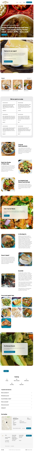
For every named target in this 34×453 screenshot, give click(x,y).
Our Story (20, 437)
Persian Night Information (14, 436)
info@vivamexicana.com (23, 422)
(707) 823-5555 (22, 421)
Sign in (24, 2)
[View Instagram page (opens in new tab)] (3, 449)
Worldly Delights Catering (7, 438)
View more (4, 108)
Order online (29, 428)
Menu (17, 2)
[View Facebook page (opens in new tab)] (1, 449)
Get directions (29, 418)
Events (20, 440)
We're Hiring (7, 441)
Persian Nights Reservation (21, 436)
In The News (7, 440)
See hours (23, 428)
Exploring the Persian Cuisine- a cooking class (15, 438)
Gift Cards (13, 440)
